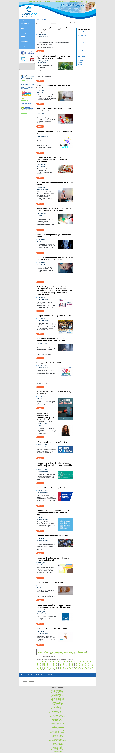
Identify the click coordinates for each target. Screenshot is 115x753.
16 (81, 661)
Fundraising (81, 42)
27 (60, 663)
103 (74, 668)
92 (37, 668)
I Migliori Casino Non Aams (57, 723)
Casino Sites (84, 1)
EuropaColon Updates (42, 652)
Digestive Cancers (24, 38)
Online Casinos (57, 707)
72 (89, 665)
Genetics (80, 44)
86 (76, 667)
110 (45, 669)
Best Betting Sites (57, 714)
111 (49, 669)
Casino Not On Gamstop (57, 719)
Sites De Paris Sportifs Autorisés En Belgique (57, 726)
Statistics (80, 62)
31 (73, 663)
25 (53, 663)
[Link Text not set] (24, 113)
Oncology (80, 48)
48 (70, 664)
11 (65, 661)
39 (41, 664)
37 (92, 663)
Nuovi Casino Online (58, 744)
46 (63, 664)
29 (66, 663)
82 (63, 667)
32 (76, 663)
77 (47, 667)
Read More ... (40, 51)
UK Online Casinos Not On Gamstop (57, 712)
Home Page (23, 20)
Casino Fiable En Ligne (57, 746)
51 (79, 664)
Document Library (24, 41)
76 (44, 667)
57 (41, 665)
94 (44, 668)
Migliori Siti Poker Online (57, 749)
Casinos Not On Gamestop (34, 1)
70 (82, 665)
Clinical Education (82, 36)
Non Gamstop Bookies (47, 1)
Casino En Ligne (58, 739)
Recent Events (81, 56)
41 (47, 664)
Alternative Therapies (83, 32)
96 (50, 668)
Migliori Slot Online (57, 702)
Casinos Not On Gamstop (57, 696)
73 (92, 665)
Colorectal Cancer (24, 33)
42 (50, 664)
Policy (22, 31)
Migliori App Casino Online (57, 727)
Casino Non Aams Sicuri (58, 722)
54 (89, 664)
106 (86, 668)
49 (73, 664)
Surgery (80, 64)
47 (66, 664)
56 (37, 665)
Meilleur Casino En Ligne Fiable (57, 716)
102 (71, 668)
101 (67, 668)
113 (56, 669)
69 (79, 665)
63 (60, 665)
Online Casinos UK (57, 704)
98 (57, 668)
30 (70, 663)
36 (89, 663)
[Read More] (24, 80)
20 (37, 663)
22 (44, 663)
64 (63, 665)
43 (53, 664)
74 (37, 667)
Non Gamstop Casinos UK (57, 692)
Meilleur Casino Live (58, 742)
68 (76, 665)
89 (86, 667)
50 (76, 664)
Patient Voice (23, 36)
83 (66, 667)
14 (74, 661)
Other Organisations (83, 50)
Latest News (23, 44)
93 (41, 668)
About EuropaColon (25, 23)
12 (68, 661)
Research (80, 58)
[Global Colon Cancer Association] (27, 78)
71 (86, 665)
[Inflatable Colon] (27, 98)
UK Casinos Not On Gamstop (58, 700)
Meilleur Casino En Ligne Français (57, 740)
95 (47, 668)
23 (47, 663)
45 (60, 664)
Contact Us (23, 46)
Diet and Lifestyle (82, 38)
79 (53, 667)
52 (82, 664)
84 (70, 667)
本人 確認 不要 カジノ (57, 731)
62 (57, 665)
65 (66, 665)
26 (57, 663)
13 (71, 661)
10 (61, 661)
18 (87, 661)
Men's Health (81, 46)
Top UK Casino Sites (58, 720)
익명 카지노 (57, 734)
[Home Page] (33, 8)
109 (41, 669)
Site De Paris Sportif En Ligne (57, 730)
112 (52, 669)
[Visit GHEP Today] (27, 109)
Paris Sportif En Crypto (57, 703)
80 (57, 667)
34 (82, 663)
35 (86, 663)
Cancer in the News (82, 34)
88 (82, 667)
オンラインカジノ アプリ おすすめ (57, 732)
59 (47, 665)
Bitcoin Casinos (57, 724)
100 (63, 668)
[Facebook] (28, 54)
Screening (80, 60)
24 (50, 663)
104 (78, 668)
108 (37, 669)
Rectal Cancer (54, 653)
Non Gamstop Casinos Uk (61, 1)
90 (89, 667)
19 (90, 661)
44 (57, 664)
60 (50, 665)
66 (70, 665)
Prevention (80, 54)
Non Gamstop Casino (57, 718)
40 (44, 664)
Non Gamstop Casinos (74, 1)
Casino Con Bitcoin (57, 743)
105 (82, 668)
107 (89, 668)
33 (79, 663)
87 (79, 667)
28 (63, 663)
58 (44, 665)
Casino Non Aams (57, 735)
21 (41, 663)
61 (53, 665)
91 (92, 667)
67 (73, 665)
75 (41, 667)
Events (22, 28)
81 (60, 667)
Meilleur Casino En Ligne (57, 738)
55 (92, 664)
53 (86, 664)
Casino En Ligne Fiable (57, 691)
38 (37, 664)
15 (77, 661)
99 (60, 668)
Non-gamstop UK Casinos (57, 708)
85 (73, 667)
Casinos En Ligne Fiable (58, 728)
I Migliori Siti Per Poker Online (57, 736)
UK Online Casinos (57, 715)
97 (53, 668)
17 (84, 661)
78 (50, 667)
